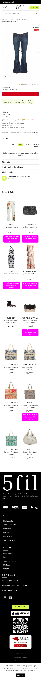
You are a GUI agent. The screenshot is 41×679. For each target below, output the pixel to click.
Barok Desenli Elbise (11, 274)
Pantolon (26, 19)
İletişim (6, 569)
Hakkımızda (8, 521)
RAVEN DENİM (6, 87)
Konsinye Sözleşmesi (20, 657)
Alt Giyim (19, 19)
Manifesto (7, 529)
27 (23, 103)
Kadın (12, 19)
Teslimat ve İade (10, 561)
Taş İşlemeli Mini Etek (29, 227)
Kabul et (20, 675)
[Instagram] (5, 597)
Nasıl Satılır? (8, 553)
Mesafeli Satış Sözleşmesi (20, 654)
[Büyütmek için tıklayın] (5, 76)
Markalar (6, 565)
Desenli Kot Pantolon (11, 227)
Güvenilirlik (7, 536)
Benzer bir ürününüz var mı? (19, 177)
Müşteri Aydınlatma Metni (20, 661)
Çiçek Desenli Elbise (30, 274)
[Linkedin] (10, 597)
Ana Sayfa (5, 19)
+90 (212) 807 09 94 (10, 581)
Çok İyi (30, 103)
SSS (5, 557)
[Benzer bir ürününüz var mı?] (4, 178)
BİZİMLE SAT (34, 7)
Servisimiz (7, 533)
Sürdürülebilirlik (9, 540)
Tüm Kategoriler (9, 525)
